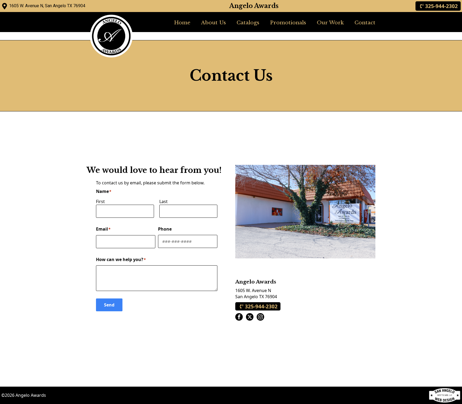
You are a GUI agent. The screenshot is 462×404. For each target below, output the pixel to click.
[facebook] (239, 317)
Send (109, 305)
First (100, 201)
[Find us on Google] (4, 6)
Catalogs (248, 22)
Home (182, 22)
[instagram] (260, 317)
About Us (213, 22)
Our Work (330, 22)
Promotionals (288, 22)
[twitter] (249, 317)
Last (163, 201)
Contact (365, 22)
